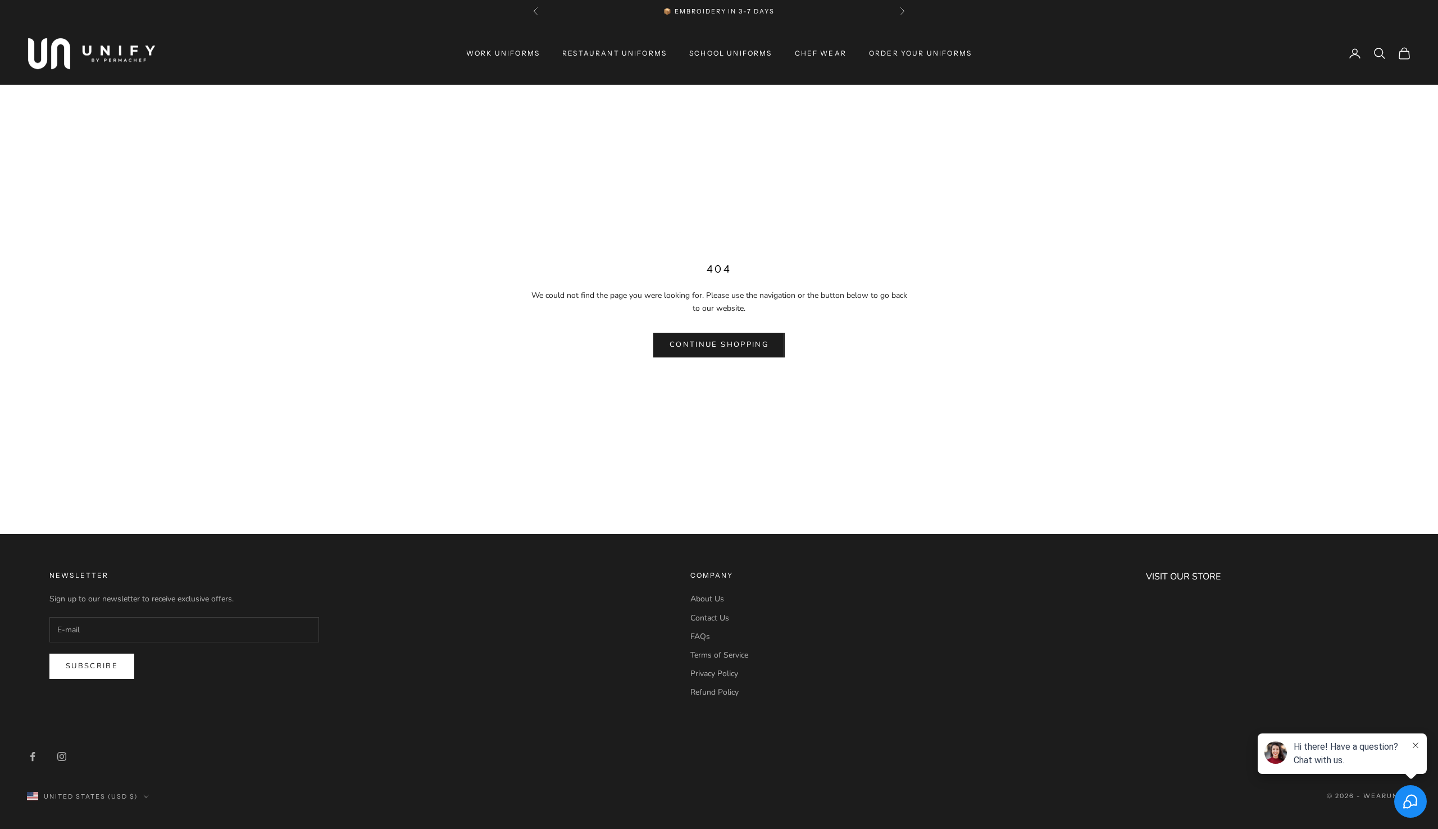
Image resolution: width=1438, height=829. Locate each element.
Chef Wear (821, 53)
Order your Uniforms (920, 53)
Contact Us (709, 618)
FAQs (700, 636)
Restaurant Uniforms (614, 53)
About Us (707, 599)
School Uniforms (730, 53)
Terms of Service (719, 655)
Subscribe (92, 666)
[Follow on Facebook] (32, 756)
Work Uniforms (503, 53)
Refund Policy (714, 692)
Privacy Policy (714, 673)
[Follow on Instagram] (61, 756)
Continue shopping (719, 344)
